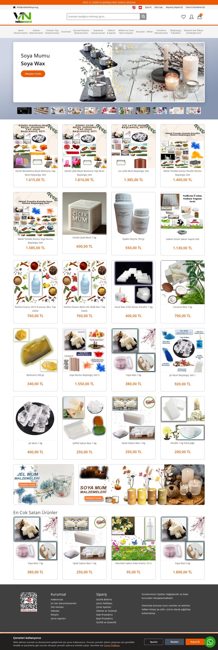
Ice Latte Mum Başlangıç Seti (133, 170)
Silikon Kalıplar (111, 31)
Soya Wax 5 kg (182, 563)
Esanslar (66, 31)
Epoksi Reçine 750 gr (134, 238)
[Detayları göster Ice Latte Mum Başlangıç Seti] (134, 146)
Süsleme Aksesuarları (98, 31)
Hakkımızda (57, 599)
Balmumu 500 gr (35, 374)
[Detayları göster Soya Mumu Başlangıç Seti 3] (85, 349)
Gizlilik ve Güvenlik (106, 622)
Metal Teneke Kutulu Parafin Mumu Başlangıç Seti (183, 172)
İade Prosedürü (104, 614)
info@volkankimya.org (27, 7)
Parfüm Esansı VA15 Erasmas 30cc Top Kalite (35, 308)
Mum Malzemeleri (21, 31)
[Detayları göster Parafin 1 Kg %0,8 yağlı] (183, 418)
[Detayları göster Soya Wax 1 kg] (134, 349)
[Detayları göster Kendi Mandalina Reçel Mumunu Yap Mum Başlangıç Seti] (35, 146)
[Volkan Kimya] (22, 17)
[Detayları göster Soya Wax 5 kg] (183, 538)
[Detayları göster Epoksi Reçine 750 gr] (134, 213)
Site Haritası (57, 606)
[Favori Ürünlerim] (183, 17)
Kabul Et (195, 642)
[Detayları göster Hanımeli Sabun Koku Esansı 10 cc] (134, 538)
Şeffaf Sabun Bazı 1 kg (84, 443)
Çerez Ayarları (58, 618)
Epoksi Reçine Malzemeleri (81, 31)
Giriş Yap (158, 7)
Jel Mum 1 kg (35, 443)
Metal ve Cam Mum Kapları (126, 31)
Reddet (174, 642)
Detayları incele (33, 73)
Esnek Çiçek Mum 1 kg (84, 237)
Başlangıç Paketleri (175, 31)
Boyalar (140, 31)
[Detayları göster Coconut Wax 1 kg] (183, 282)
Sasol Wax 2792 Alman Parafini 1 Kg (134, 306)
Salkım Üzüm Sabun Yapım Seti (182, 239)
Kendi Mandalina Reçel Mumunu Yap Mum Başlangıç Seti (35, 172)
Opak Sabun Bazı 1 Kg (133, 443)
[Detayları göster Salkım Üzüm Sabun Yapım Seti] (183, 214)
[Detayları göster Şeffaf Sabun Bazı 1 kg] (85, 418)
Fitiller (150, 31)
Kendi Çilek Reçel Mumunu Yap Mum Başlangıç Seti (84, 172)
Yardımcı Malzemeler (161, 31)
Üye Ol (148, 7)
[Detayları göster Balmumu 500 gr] (35, 349)
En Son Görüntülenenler (64, 603)
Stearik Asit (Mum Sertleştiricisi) (193, 31)
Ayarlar (154, 642)
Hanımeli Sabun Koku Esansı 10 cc (133, 563)
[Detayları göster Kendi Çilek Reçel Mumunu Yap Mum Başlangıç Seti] (85, 146)
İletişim (55, 614)
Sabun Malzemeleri (36, 31)
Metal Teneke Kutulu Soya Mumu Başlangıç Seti (35, 240)
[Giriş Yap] (191, 17)
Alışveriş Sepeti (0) (174, 7)
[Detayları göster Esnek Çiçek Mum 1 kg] (85, 213)
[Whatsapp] (210, 642)
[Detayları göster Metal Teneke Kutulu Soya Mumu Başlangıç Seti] (35, 213)
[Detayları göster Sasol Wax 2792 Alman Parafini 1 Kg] (134, 282)
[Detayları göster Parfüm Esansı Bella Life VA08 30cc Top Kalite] (85, 282)
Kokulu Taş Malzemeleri (52, 31)
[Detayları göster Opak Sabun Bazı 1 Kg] (134, 418)
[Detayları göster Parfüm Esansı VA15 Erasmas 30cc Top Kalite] (35, 282)
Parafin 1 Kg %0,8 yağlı (183, 443)
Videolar (55, 610)
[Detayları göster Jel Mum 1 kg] (35, 418)
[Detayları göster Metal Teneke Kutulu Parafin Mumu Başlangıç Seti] (183, 146)
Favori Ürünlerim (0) (195, 7)
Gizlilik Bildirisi (104, 599)
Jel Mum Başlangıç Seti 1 (182, 375)
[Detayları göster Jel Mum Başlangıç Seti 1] (183, 350)
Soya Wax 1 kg (133, 374)
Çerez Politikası (104, 603)
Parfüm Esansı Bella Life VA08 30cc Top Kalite (84, 308)
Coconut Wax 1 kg (182, 306)
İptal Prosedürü (104, 618)
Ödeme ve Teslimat (106, 610)
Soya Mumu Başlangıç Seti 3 (84, 374)
